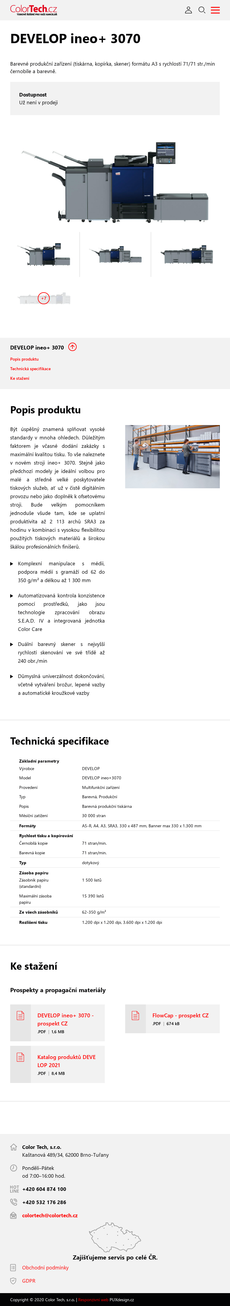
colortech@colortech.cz (50, 1215)
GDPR (28, 1280)
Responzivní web (93, 1299)
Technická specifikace (30, 368)
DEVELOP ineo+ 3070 (37, 347)
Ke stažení (19, 378)
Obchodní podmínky (45, 1267)
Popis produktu (24, 359)
